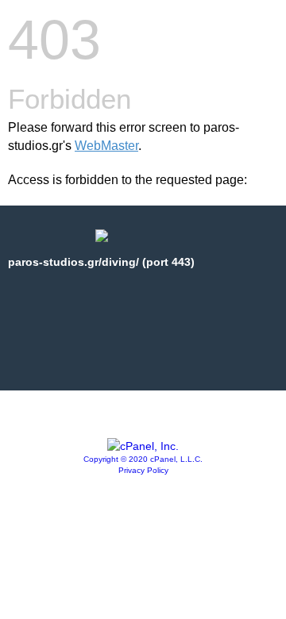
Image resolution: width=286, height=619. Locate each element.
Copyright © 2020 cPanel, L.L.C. (143, 459)
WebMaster (106, 145)
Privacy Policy (143, 470)
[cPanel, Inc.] (143, 446)
